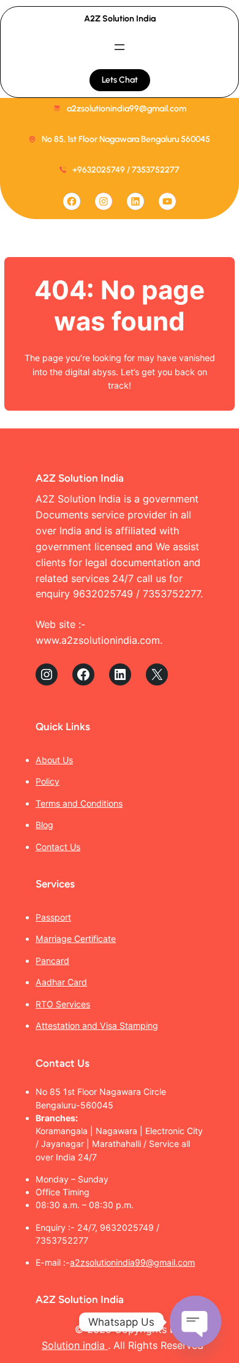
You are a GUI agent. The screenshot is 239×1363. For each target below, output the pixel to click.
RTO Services (63, 1004)
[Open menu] (119, 47)
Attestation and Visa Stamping (97, 1025)
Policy (47, 781)
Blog (44, 825)
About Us (54, 760)
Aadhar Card (61, 982)
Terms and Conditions (79, 803)
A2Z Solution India (120, 18)
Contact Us (58, 847)
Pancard (52, 960)
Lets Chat (120, 80)
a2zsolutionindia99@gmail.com (132, 1262)
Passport (53, 917)
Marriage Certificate (76, 938)
